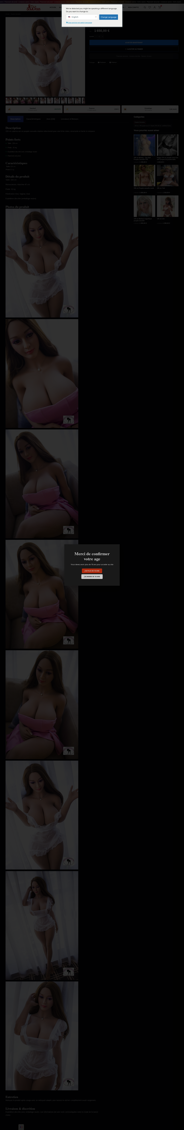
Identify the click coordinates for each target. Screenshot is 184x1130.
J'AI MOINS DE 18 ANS (92, 577)
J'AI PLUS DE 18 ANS (92, 571)
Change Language (108, 17)
